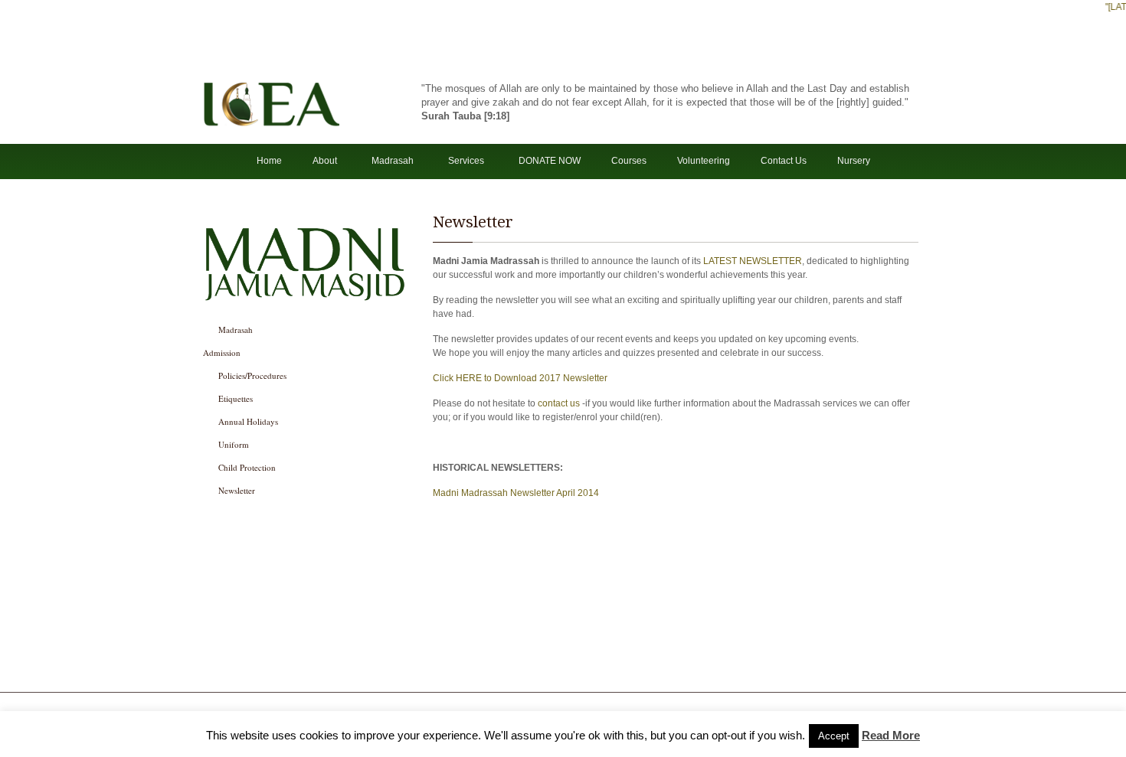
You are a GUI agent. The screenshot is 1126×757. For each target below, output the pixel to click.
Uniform (233, 444)
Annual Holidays (248, 421)
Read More (891, 735)
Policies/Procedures (252, 375)
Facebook (457, 667)
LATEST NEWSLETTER (752, 261)
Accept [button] (833, 736)
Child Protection (247, 467)
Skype (503, 667)
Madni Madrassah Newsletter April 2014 (516, 493)
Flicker (480, 667)
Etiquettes (235, 398)
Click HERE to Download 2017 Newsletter (520, 378)
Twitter (526, 667)
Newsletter (236, 490)
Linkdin (549, 667)
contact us (559, 403)
